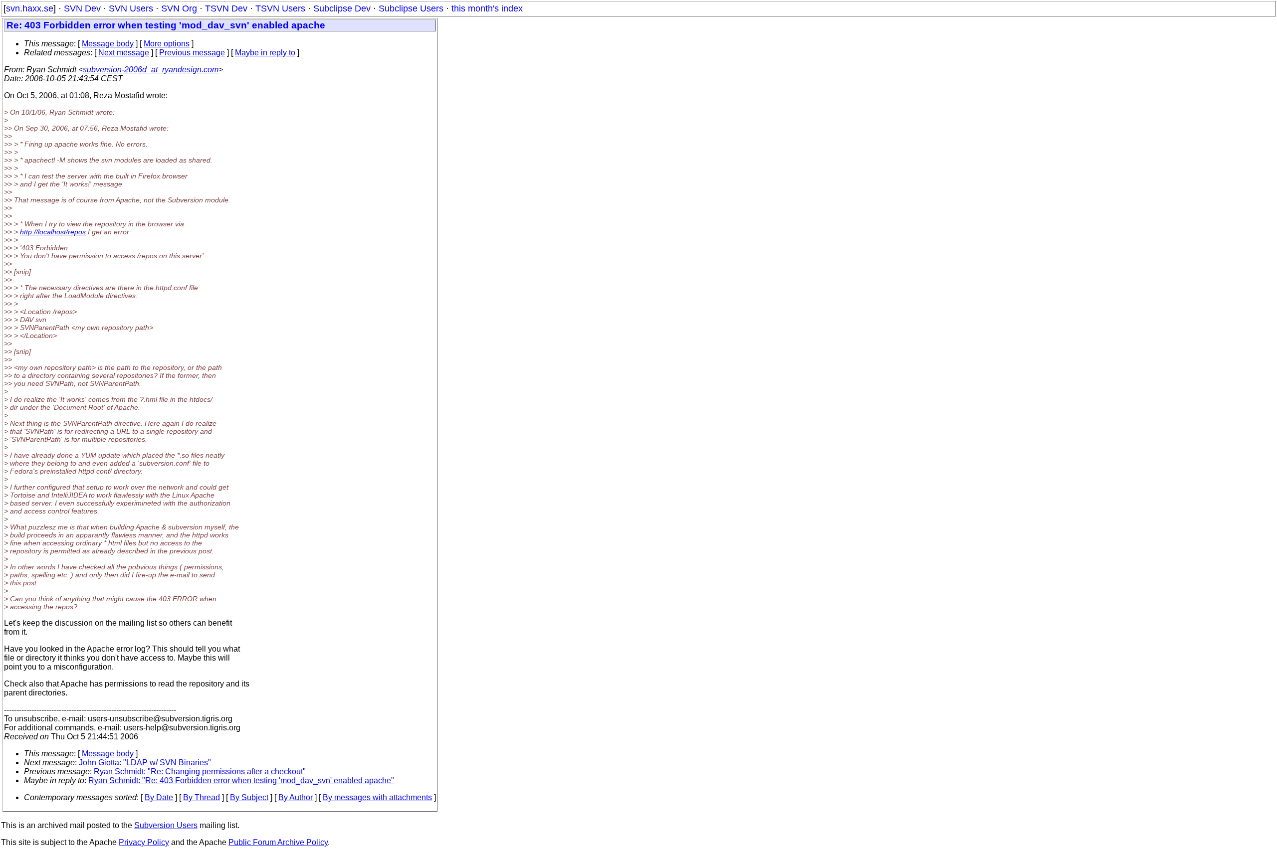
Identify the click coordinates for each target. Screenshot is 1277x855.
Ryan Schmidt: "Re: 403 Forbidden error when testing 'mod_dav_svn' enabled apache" (241, 780)
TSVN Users (280, 8)
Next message (123, 52)
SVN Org (179, 8)
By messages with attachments (377, 797)
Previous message (192, 52)
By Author (295, 797)
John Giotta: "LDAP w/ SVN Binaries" (145, 762)
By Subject (249, 797)
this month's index (487, 8)
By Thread (201, 797)
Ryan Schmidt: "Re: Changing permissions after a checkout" (200, 771)
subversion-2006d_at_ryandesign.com (150, 69)
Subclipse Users (411, 8)
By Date (159, 797)
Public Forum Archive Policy (278, 842)
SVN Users (131, 8)
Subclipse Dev (342, 8)
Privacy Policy (144, 842)
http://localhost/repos (53, 232)
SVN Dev (82, 8)
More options (167, 43)
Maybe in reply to (265, 52)
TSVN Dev (226, 8)
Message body (108, 43)
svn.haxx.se (29, 8)
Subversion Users (166, 825)
